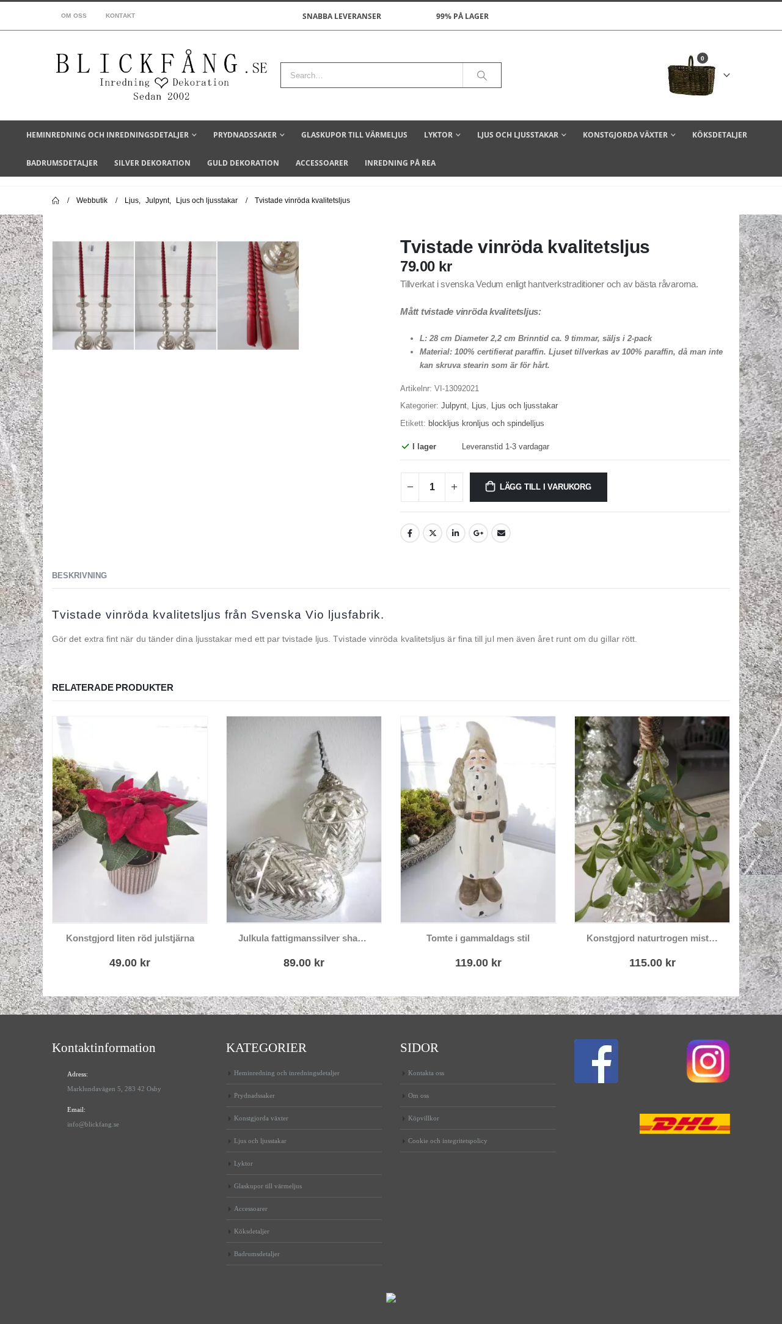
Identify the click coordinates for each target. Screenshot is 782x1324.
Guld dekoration (243, 163)
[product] (130, 819)
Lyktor (438, 135)
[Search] (482, 75)
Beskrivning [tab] (79, 575)
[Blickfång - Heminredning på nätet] (161, 75)
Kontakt (121, 15)
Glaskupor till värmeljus (354, 135)
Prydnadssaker (245, 135)
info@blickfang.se (93, 1124)
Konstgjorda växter (625, 135)
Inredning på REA (400, 163)
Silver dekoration (152, 163)
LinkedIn (456, 533)
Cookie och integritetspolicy (448, 1140)
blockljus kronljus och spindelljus (486, 423)
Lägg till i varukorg (545, 486)
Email (501, 533)
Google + (478, 533)
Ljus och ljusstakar (517, 135)
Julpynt (454, 405)
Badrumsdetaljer (62, 163)
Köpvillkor (423, 1118)
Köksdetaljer (719, 135)
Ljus (479, 405)
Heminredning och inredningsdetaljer (107, 135)
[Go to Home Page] (55, 200)
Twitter (432, 533)
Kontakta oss (426, 1072)
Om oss (74, 15)
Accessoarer (322, 163)
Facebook (410, 533)
